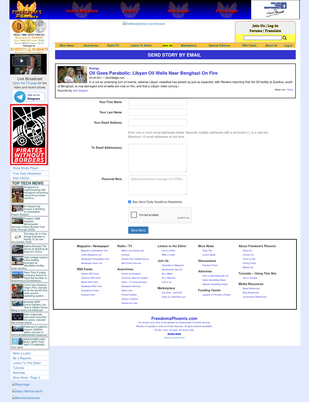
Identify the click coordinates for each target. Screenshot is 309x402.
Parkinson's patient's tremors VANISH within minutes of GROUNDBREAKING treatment (29, 331)
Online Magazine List (91, 254)
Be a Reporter (22, 358)
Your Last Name (110, 112)
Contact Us (248, 254)
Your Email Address (108, 122)
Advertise (19, 372)
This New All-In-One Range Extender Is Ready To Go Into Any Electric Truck (29, 238)
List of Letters (168, 250)
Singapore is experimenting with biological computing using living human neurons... (36, 192)
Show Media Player (25, 168)
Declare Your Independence (135, 258)
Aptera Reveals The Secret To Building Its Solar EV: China (36, 248)
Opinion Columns (129, 298)
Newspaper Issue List (91, 263)
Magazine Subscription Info (94, 250)
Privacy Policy (249, 263)
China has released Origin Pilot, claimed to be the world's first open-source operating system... (35, 290)
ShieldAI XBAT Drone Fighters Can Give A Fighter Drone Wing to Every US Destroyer (29, 306)
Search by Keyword (130, 273)
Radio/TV (113, 45)
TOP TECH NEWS (28, 183)
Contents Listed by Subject (134, 277)
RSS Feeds (249, 45)
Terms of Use (249, 258)
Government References (255, 296)
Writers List (248, 267)
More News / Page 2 (26, 377)
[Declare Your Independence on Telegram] (29, 96)
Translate (273, 30)
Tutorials (18, 368)
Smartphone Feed (90, 290)
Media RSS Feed (89, 282)
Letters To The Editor (27, 363)
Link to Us (167, 282)
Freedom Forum (210, 265)
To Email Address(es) (106, 147)
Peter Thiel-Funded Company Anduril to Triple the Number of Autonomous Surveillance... (29, 276)
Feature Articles (129, 294)
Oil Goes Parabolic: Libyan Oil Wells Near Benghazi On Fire (153, 72)
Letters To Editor (141, 45)
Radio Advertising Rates (214, 280)
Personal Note (112, 179)
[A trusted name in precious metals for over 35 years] (29, 49)
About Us (271, 45)
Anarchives (91, 45)
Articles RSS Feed (90, 273)
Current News (208, 254)
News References (251, 288)
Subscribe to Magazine (173, 265)
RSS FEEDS (21, 178)
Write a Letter (22, 353)
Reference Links (129, 303)
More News (67, 45)
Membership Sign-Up (172, 269)
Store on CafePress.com (174, 296)
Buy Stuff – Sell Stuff (172, 292)
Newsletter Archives (130, 286)
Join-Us (258, 25)
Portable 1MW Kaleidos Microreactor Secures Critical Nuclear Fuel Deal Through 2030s (28, 224)
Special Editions (219, 45)
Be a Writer (167, 273)
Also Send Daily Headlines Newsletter (157, 202)
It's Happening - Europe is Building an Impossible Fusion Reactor (28, 210)
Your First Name (110, 102)
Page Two (207, 250)
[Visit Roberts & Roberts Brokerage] (29, 26)
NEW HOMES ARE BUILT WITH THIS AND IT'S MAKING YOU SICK (28, 343)
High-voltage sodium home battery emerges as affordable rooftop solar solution (29, 262)
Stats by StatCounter (174, 337)
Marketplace (189, 45)
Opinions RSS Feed (90, 277)
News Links (126, 290)
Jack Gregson (80, 90)
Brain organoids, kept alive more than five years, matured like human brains (29, 318)
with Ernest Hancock (131, 263)
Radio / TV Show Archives (134, 282)
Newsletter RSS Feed (91, 286)
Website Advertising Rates (215, 284)
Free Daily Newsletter (27, 173)
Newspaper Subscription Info (95, 258)
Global (290, 89)
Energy (94, 68)
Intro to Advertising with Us (215, 275)
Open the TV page (25, 83)
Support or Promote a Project (216, 294)
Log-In (273, 25)
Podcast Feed (88, 294)
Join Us (167, 45)
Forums (256, 30)
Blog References (251, 292)
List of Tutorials (250, 277)
